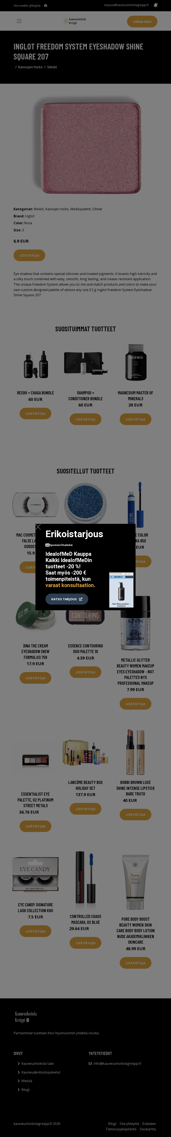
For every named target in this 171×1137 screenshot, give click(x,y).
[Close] (38, 527)
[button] (66, 599)
